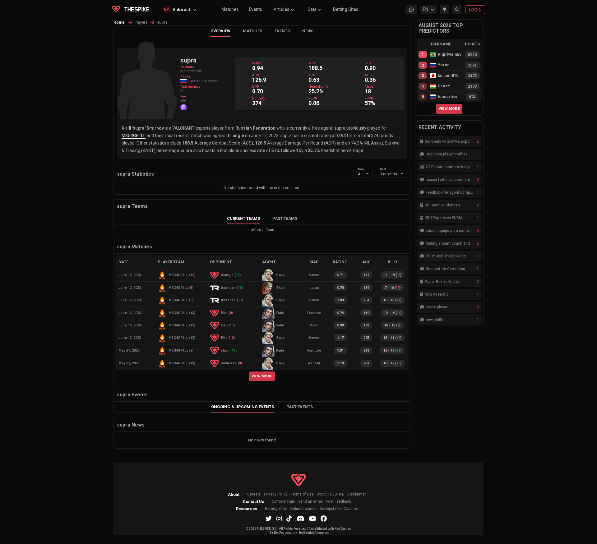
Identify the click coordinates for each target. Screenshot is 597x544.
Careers (254, 494)
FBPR (312, 98)
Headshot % (318, 87)
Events (255, 9)
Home (119, 22)
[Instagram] (279, 518)
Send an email (310, 502)
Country (185, 76)
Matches (230, 9)
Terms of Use (302, 494)
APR (368, 75)
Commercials (283, 502)
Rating (257, 63)
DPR (255, 87)
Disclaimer (356, 494)
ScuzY (444, 86)
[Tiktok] (289, 518)
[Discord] (300, 518)
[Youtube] (312, 518)
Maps (369, 87)
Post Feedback (338, 502)
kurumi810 (448, 75)
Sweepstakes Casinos (339, 509)
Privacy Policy (276, 494)
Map (361, 168)
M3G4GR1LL (134, 135)
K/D (368, 63)
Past (383, 168)
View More (262, 376)
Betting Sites (346, 9)
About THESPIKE (330, 494)
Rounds (258, 98)
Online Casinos (303, 509)
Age (183, 96)
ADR (255, 75)
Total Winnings (190, 86)
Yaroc (444, 65)
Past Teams (284, 218)
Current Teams (243, 218)
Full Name (187, 66)
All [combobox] (360, 174)
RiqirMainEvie (449, 54)
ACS (311, 63)
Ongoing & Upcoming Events (242, 406)
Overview (220, 31)
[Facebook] (324, 518)
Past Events (299, 406)
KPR (311, 75)
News (307, 31)
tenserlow (447, 97)
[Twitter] (269, 518)
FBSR (369, 98)
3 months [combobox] (388, 174)
